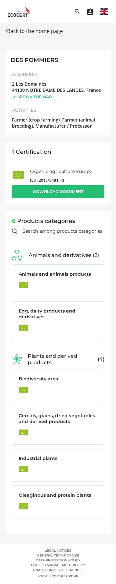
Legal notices (58, 550)
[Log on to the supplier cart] (90, 11)
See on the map (34, 96)
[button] (104, 11)
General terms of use (58, 555)
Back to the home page (35, 31)
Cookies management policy (58, 565)
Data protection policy (58, 560)
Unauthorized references (58, 570)
